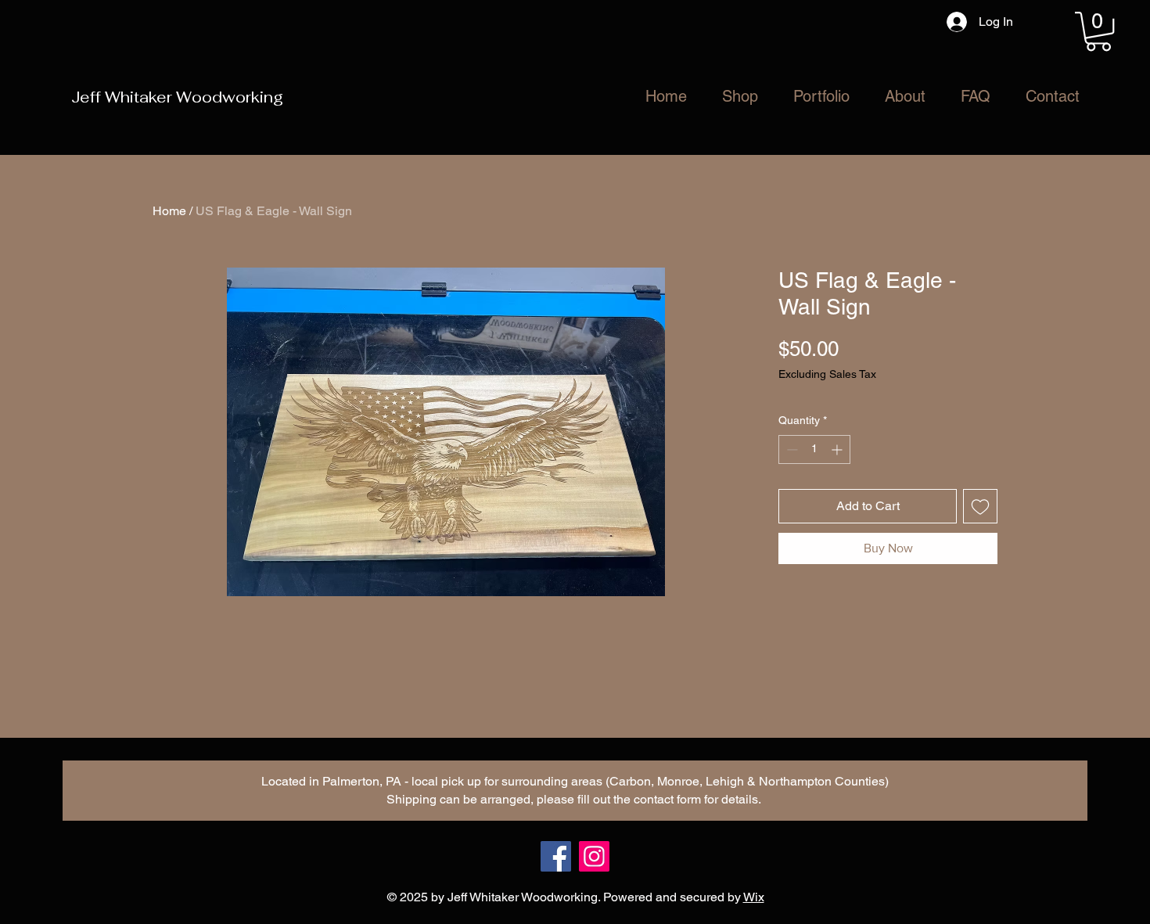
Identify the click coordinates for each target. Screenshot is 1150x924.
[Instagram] (594, 856)
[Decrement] (790, 449)
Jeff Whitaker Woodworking (177, 97)
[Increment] (838, 449)
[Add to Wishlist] (980, 506)
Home (169, 210)
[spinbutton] (814, 449)
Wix (753, 897)
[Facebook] (556, 856)
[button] (1098, 31)
